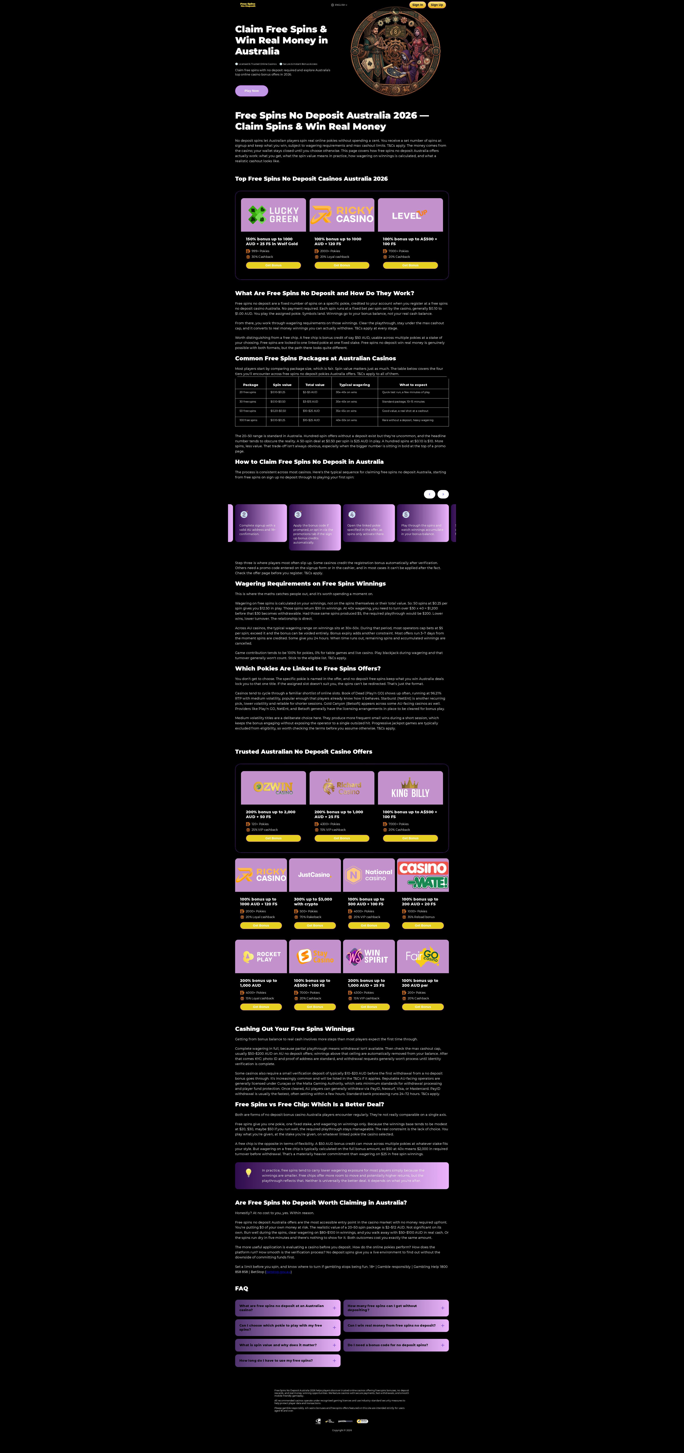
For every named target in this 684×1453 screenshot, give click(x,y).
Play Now (252, 91)
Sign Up (437, 5)
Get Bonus (273, 265)
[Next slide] (443, 494)
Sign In (417, 5)
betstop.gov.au (278, 1272)
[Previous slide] (429, 494)
